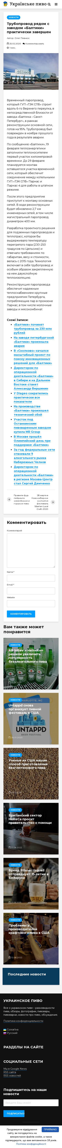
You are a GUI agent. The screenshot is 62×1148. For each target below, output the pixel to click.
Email (10, 585)
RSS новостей (12, 1075)
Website (11, 597)
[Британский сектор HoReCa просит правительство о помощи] (31, 828)
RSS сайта (9, 1072)
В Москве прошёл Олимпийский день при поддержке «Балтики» (32, 441)
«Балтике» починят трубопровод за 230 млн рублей (33, 328)
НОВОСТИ (13, 17)
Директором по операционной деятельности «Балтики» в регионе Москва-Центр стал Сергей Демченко (33, 475)
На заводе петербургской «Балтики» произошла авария (34, 342)
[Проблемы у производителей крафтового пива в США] (31, 938)
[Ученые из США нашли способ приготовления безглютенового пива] (31, 773)
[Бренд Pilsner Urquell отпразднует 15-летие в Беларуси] (31, 883)
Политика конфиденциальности (23, 1021)
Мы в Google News (15, 1068)
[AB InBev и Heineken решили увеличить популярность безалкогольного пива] (31, 663)
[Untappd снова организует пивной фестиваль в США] (31, 718)
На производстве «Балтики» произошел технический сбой (31, 410)
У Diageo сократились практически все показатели (31, 397)
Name (10, 572)
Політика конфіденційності (31, 1143)
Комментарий (14, 531)
